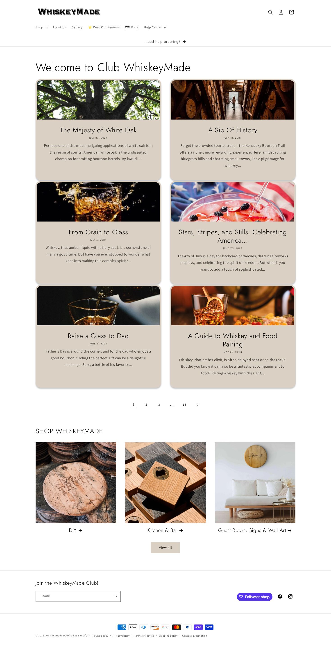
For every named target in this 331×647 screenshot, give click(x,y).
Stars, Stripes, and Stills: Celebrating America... (233, 236)
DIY (73, 530)
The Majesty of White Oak (98, 130)
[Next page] (197, 404)
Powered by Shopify (75, 635)
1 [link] (134, 404)
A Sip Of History (232, 130)
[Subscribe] (115, 596)
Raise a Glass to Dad (98, 336)
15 (184, 404)
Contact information (194, 635)
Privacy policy (121, 635)
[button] (41, 27)
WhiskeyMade (54, 635)
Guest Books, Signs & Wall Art (252, 530)
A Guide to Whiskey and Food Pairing (233, 340)
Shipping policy (168, 635)
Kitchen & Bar (162, 530)
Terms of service (144, 635)
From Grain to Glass (98, 232)
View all (165, 547)
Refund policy (100, 635)
